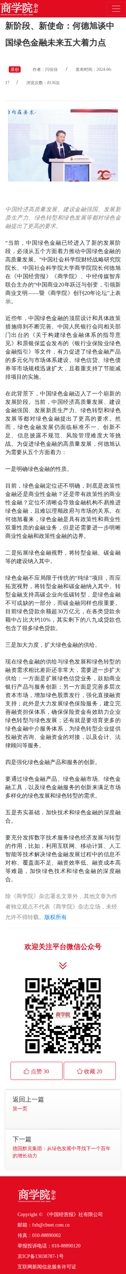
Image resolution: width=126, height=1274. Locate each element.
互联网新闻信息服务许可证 (47, 1266)
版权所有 (55, 917)
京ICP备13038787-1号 (41, 1256)
